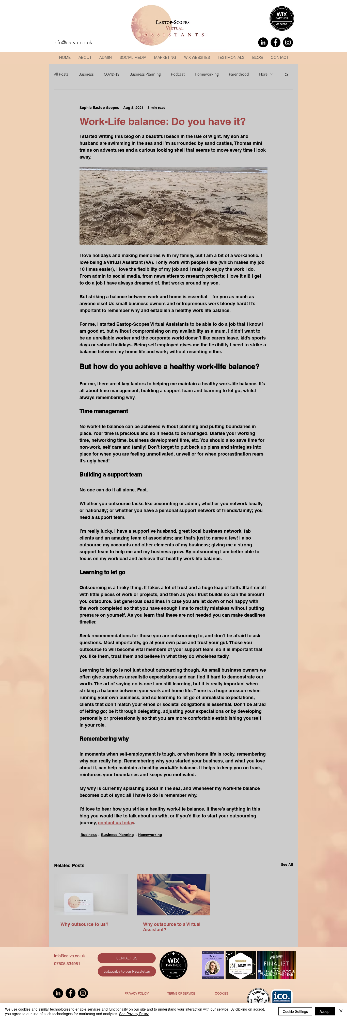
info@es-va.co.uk (69, 955)
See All (287, 864)
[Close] (341, 1011)
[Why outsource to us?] (91, 894)
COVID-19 (111, 74)
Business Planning (145, 74)
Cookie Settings (295, 1011)
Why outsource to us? (84, 924)
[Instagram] (288, 42)
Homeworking (207, 74)
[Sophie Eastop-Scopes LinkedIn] (263, 42)
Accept (325, 1011)
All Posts (61, 74)
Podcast (178, 74)
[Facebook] (275, 42)
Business (86, 74)
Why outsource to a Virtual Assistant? (171, 927)
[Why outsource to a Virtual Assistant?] (173, 894)
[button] (286, 74)
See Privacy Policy (134, 1013)
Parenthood (239, 74)
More (263, 74)
